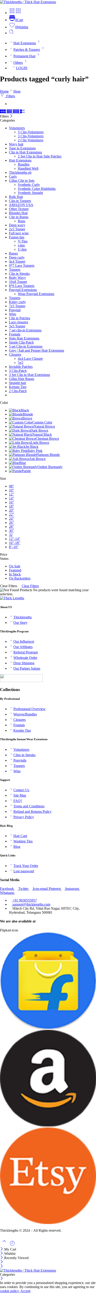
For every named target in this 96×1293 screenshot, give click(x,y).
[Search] (11, 33)
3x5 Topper (17, 326)
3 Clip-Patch (18, 371)
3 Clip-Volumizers (31, 136)
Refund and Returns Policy (32, 811)
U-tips (22, 249)
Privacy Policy (23, 817)
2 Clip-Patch (18, 391)
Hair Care (20, 836)
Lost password (23, 871)
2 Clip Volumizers (30, 140)
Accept (25, 1291)
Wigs (12, 314)
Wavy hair (16, 144)
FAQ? (17, 801)
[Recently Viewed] (12, 1245)
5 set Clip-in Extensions (25, 346)
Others (18, 62)
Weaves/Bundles (25, 714)
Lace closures (18, 322)
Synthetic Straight (30, 193)
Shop (17, 91)
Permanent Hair (24, 56)
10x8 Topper (18, 282)
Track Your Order (25, 866)
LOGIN (21, 68)
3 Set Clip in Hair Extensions (29, 375)
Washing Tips (23, 841)
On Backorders (19, 578)
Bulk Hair (16, 197)
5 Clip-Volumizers (31, 132)
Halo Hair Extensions (24, 338)
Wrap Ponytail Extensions (36, 294)
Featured (15, 570)
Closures (15, 354)
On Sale (14, 566)
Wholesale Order (25, 658)
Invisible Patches (21, 367)
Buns (21, 221)
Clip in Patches (19, 318)
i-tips (21, 245)
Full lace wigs (19, 233)
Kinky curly (17, 302)
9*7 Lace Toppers (21, 265)
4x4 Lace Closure (30, 358)
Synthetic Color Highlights (37, 189)
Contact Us (21, 790)
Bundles (23, 164)
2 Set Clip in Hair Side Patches (39, 156)
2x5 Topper (17, 229)
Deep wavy (17, 225)
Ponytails (19, 760)
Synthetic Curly (29, 185)
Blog (16, 847)
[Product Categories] (12, 13)
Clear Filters (30, 586)
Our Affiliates (23, 647)
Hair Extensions (24, 43)
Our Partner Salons (26, 668)
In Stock (15, 574)
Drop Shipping (23, 663)
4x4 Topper (17, 261)
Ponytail (15, 310)
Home (4, 91)
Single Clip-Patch (21, 342)
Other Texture (19, 209)
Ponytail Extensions (23, 290)
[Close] (11, 116)
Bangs (13, 253)
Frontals (14, 334)
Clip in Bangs (18, 217)
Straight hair (17, 383)
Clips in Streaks (24, 755)
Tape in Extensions (22, 148)
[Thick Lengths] (12, 598)
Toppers (14, 269)
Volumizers (17, 128)
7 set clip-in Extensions (25, 330)
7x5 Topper (17, 306)
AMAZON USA (21, 205)
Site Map (19, 795)
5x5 (20, 362)
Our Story (20, 622)
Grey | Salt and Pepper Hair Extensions (36, 350)
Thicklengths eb (20, 172)
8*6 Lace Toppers (21, 286)
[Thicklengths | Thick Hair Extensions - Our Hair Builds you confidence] (28, 2)
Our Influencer (23, 641)
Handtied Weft (28, 168)
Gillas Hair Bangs (21, 379)
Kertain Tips (17, 387)
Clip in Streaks (19, 273)
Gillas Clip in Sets (21, 180)
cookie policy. (10, 1291)
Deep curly (17, 257)
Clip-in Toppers (20, 201)
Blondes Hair (18, 213)
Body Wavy (17, 278)
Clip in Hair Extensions (25, 152)
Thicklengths (22, 617)
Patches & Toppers (26, 49)
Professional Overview (29, 709)
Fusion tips (16, 237)
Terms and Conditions (28, 806)
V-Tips (22, 241)
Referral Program (25, 652)
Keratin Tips (22, 730)
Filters (9, 96)
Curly (13, 176)
